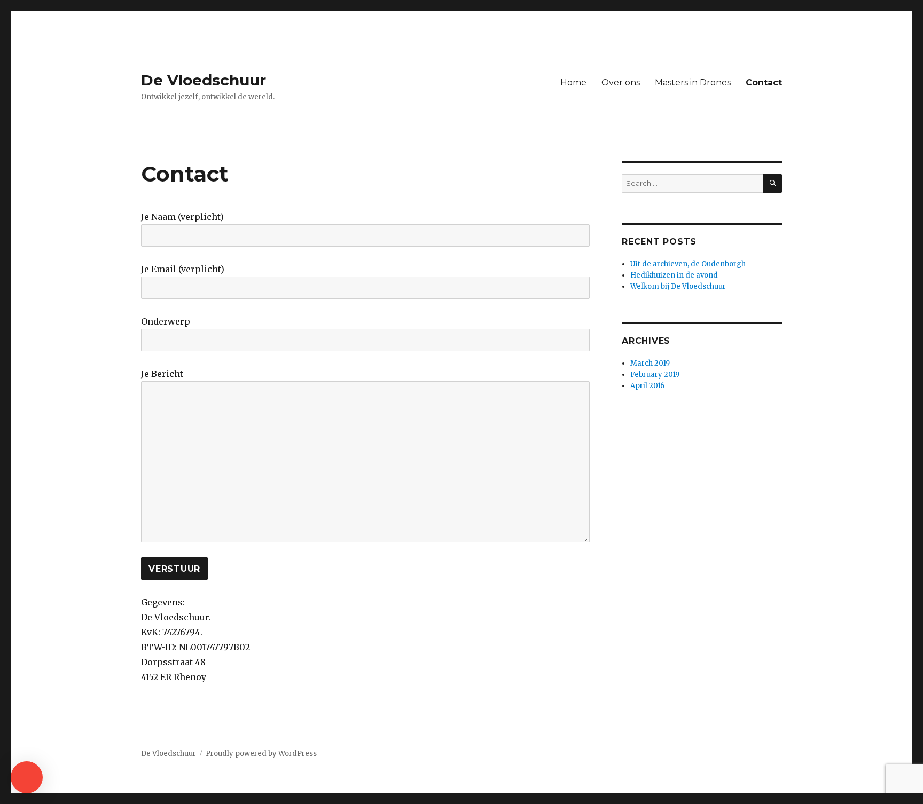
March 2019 (650, 363)
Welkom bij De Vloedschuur (678, 286)
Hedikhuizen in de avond (674, 275)
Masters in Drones (693, 82)
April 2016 (647, 385)
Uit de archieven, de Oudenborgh (688, 264)
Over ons (620, 82)
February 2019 (654, 374)
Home (573, 82)
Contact (764, 82)
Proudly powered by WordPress (261, 753)
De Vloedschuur (203, 80)
